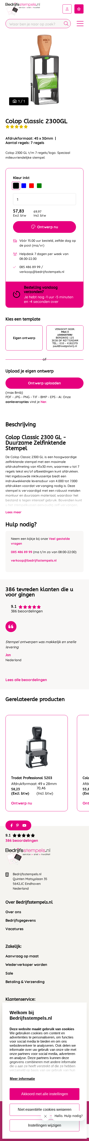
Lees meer (13, 512)
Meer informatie (22, 1079)
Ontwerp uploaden (44, 383)
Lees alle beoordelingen (26, 680)
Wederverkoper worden (26, 964)
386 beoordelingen (21, 840)
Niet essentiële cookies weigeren (44, 1109)
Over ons (13, 912)
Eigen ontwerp (24, 338)
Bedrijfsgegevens (20, 920)
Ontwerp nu (47, 227)
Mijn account (67, 9)
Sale (9, 973)
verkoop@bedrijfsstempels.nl (34, 560)
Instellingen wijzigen (44, 1125)
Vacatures (14, 929)
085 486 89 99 (21, 552)
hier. (44, 402)
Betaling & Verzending (24, 982)
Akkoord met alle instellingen (44, 1094)
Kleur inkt (21, 178)
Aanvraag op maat (22, 956)
